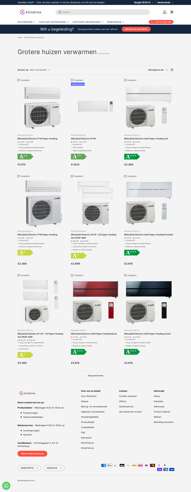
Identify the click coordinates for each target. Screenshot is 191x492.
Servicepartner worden (130, 411)
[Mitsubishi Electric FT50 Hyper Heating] (42, 203)
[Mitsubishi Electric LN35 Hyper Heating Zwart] (148, 302)
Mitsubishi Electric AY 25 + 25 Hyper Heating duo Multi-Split (40, 335)
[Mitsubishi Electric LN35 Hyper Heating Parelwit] (148, 203)
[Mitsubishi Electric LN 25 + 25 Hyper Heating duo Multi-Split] (95, 203)
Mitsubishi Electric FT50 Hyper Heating (37, 234)
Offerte (122, 401)
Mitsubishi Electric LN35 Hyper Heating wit (146, 138)
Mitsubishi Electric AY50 (83, 138)
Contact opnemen (128, 396)
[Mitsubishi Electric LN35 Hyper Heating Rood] (95, 302)
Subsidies (158, 401)
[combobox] (102, 12)
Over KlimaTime (88, 396)
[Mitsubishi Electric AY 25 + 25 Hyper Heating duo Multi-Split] (42, 302)
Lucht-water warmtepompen (87, 21)
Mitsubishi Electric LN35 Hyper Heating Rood (94, 333)
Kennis (157, 396)
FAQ (83, 432)
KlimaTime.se (87, 443)
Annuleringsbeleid (89, 417)
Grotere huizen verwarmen (34, 37)
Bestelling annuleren (163, 422)
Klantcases (159, 406)
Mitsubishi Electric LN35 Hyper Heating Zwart (147, 333)
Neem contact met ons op (32, 453)
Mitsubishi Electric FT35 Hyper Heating (37, 138)
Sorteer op (23, 70)
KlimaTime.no (87, 448)
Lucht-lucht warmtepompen (52, 21)
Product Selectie (162, 411)
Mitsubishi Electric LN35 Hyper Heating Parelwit (148, 234)
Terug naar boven (95, 375)
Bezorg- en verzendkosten (94, 406)
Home (20, 37)
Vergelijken (25, 80)
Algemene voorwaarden (92, 411)
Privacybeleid (87, 422)
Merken (157, 417)
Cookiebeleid (87, 427)
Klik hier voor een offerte (136, 29)
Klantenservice (126, 406)
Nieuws (84, 401)
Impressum (86, 437)
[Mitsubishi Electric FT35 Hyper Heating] (42, 107)
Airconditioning (25, 21)
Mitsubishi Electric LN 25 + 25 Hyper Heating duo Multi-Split (93, 236)
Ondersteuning (114, 21)
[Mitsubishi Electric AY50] (95, 107)
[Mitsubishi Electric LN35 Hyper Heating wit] (148, 107)
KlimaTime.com (29, 480)
